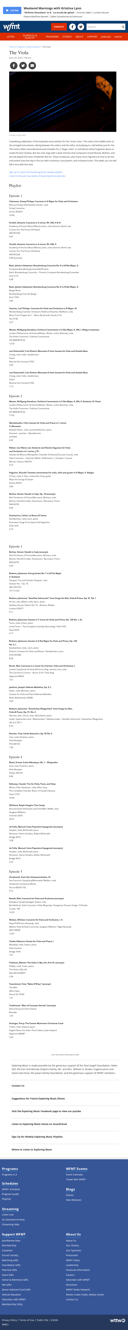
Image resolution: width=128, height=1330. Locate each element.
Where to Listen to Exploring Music (32, 1149)
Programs (20, 47)
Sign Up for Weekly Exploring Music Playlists (37, 1136)
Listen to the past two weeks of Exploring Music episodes (37, 175)
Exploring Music (34, 47)
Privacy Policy (9, 1320)
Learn (53, 1055)
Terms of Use (27, 1320)
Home (11, 47)
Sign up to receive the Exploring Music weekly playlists (35, 172)
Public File (42, 1320)
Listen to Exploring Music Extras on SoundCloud (39, 1124)
